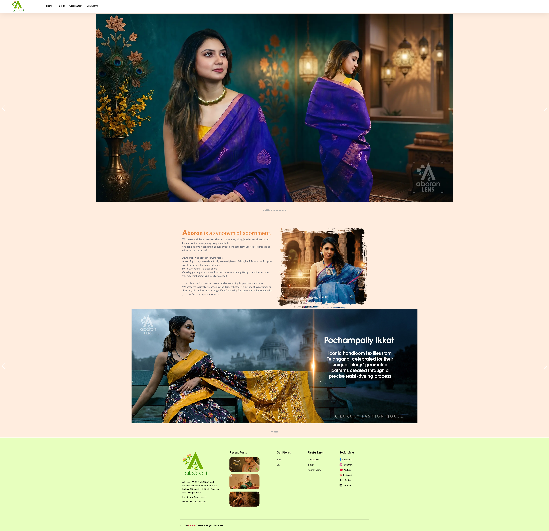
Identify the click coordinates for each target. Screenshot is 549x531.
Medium (347, 480)
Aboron (192, 525)
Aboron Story (314, 470)
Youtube (347, 470)
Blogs (311, 464)
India (279, 459)
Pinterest (347, 475)
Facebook (347, 459)
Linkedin (346, 485)
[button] (263, 210)
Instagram (347, 464)
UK (278, 464)
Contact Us (313, 459)
